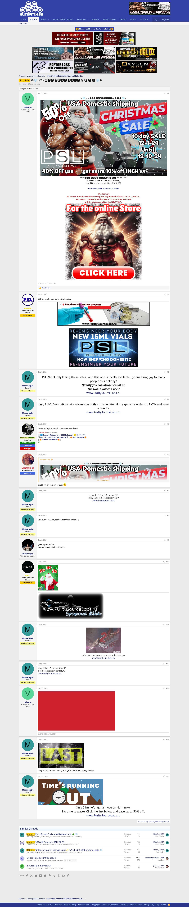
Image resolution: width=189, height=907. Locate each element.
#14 (167, 740)
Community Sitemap (110, 904)
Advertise (40, 904)
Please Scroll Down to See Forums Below (94, 29)
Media (43, 19)
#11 (167, 624)
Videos (133, 19)
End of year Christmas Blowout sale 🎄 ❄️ (56, 834)
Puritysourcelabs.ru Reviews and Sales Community (64, 837)
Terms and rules (136, 904)
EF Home (144, 19)
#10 (167, 562)
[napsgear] (73, 38)
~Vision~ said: (45, 459)
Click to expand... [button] (103, 480)
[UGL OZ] (136, 52)
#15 (167, 776)
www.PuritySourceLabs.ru (103, 393)
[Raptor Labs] (52, 66)
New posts (23, 23)
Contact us (124, 904)
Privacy (49, 904)
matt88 (29, 844)
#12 (167, 664)
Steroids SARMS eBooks (62, 19)
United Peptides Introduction (41, 857)
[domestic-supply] (52, 52)
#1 (168, 94)
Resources (81, 19)
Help (157, 904)
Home (23, 19)
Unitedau (29, 860)
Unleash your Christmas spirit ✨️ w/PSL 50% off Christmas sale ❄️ (68, 849)
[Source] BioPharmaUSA (38, 865)
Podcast (95, 19)
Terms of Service (84, 904)
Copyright (96, 904)
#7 (168, 491)
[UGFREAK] (94, 66)
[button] (48, 19)
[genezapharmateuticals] (115, 38)
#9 (168, 540)
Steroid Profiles (109, 19)
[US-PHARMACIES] (94, 52)
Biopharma (30, 868)
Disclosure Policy (70, 904)
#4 (168, 399)
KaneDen (160, 860)
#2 (168, 294)
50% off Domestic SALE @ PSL (50, 842)
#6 (168, 454)
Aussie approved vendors (54, 860)
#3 (168, 372)
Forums (33, 19)
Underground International (54, 868)
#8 (168, 515)
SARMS (123, 19)
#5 (168, 424)
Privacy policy (149, 904)
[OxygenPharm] (136, 66)
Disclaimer (58, 904)
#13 (167, 688)
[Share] (164, 93)
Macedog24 (30, 837)
